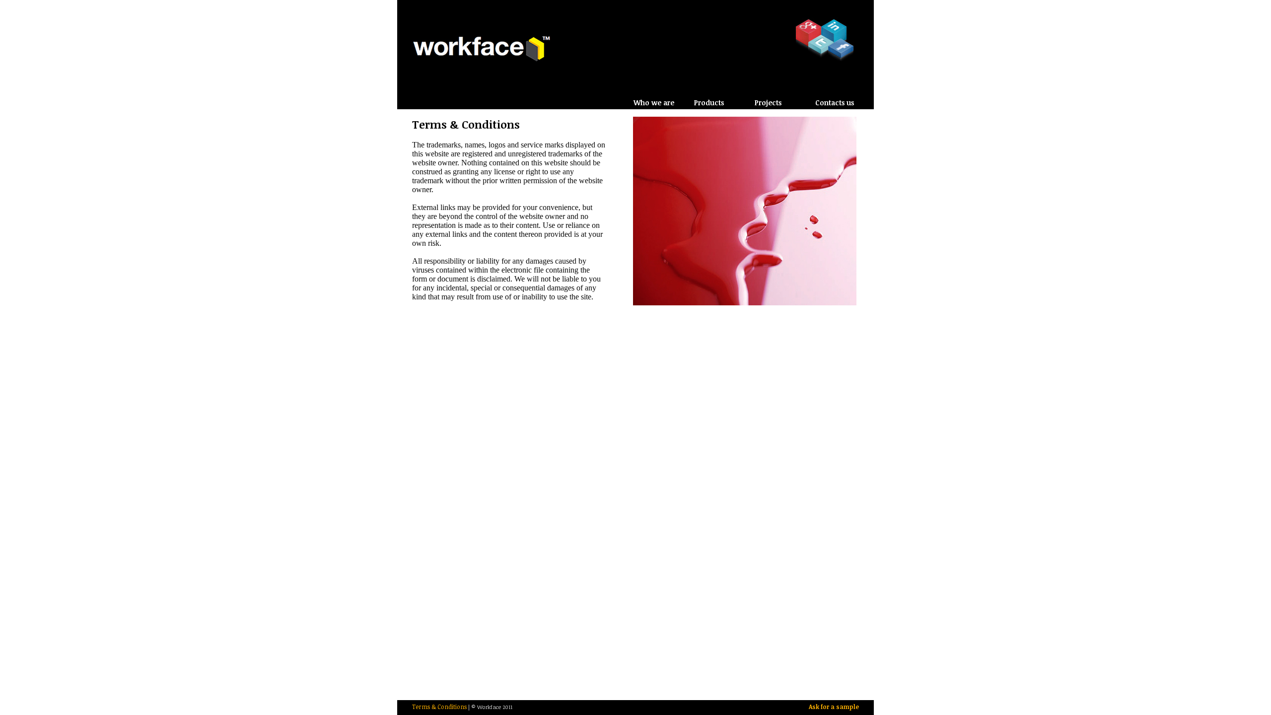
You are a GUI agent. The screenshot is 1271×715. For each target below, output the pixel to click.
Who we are (654, 102)
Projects (768, 102)
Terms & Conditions (439, 707)
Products (709, 102)
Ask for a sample (834, 707)
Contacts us (834, 102)
